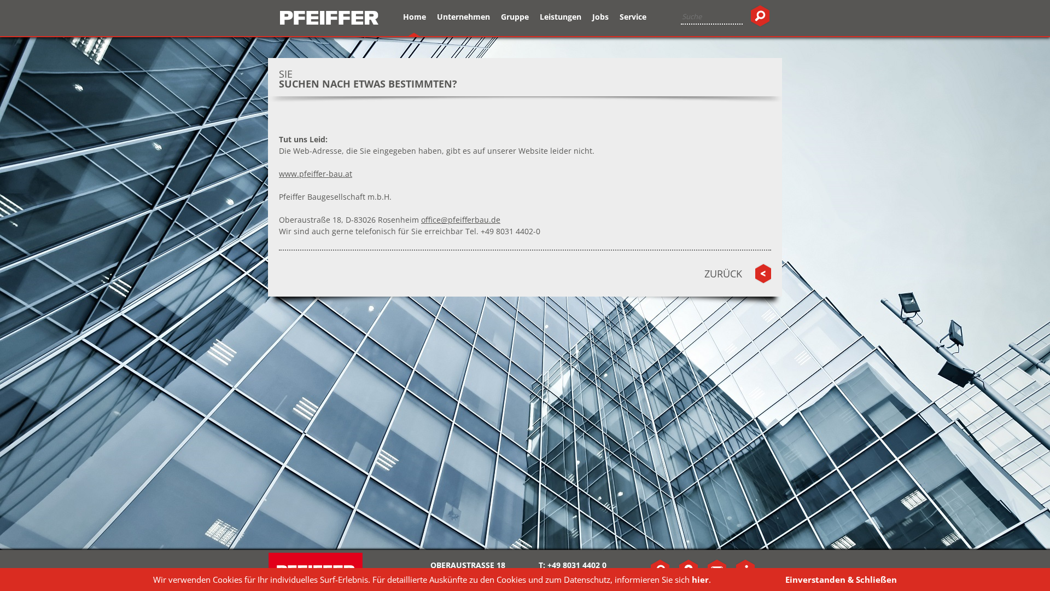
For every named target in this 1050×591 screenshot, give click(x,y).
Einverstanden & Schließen (841, 579)
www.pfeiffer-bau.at (315, 174)
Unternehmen (463, 16)
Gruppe (515, 16)
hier (700, 579)
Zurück (723, 273)
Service (633, 16)
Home (414, 16)
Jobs (600, 16)
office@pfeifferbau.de (460, 220)
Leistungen (560, 16)
